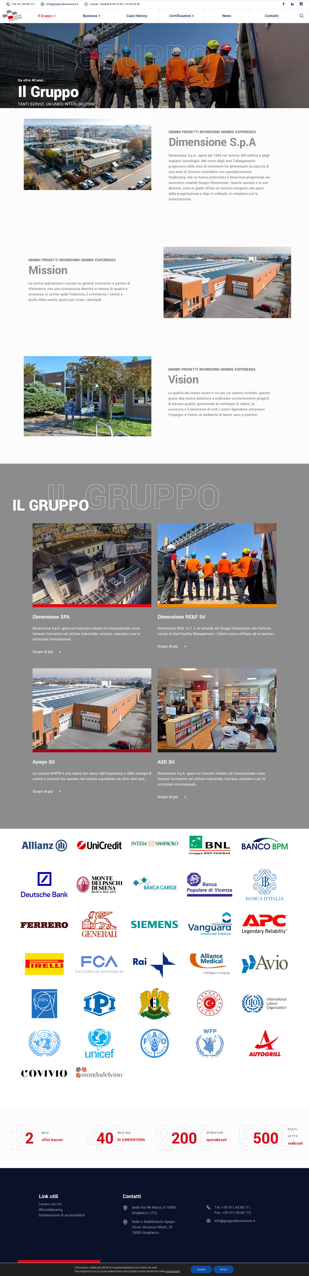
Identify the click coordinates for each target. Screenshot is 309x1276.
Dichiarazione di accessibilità (62, 1215)
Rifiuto (223, 1269)
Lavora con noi (50, 1204)
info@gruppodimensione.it (62, 4)
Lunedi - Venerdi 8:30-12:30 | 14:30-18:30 (115, 4)
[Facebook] (283, 4)
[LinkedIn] (292, 4)
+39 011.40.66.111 (23, 4)
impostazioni (172, 1271)
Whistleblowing (50, 1209)
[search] (301, 15)
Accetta (201, 1269)
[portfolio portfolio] (95, 591)
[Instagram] (301, 4)
